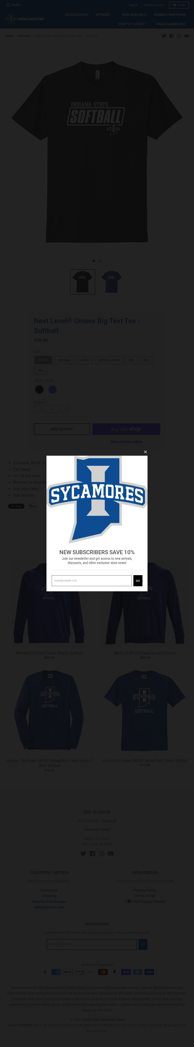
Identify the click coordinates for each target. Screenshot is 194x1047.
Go (138, 580)
